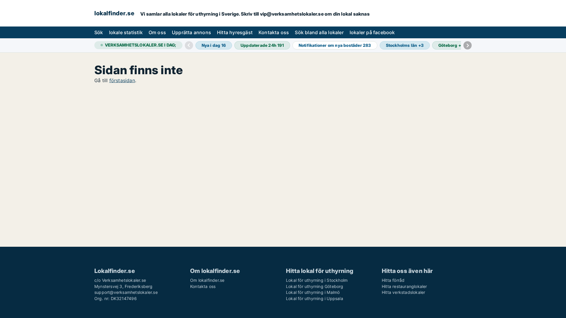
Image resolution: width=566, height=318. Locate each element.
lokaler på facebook (372, 32)
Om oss (157, 32)
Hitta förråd (393, 280)
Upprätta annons (191, 32)
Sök (98, 32)
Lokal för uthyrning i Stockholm (317, 280)
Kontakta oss (274, 32)
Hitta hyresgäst (235, 32)
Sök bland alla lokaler (319, 32)
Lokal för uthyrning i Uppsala (314, 298)
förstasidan (122, 80)
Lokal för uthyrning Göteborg (314, 286)
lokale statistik (126, 32)
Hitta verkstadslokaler (403, 292)
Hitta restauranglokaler (404, 286)
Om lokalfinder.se (207, 280)
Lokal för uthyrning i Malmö (313, 292)
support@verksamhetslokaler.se (126, 292)
